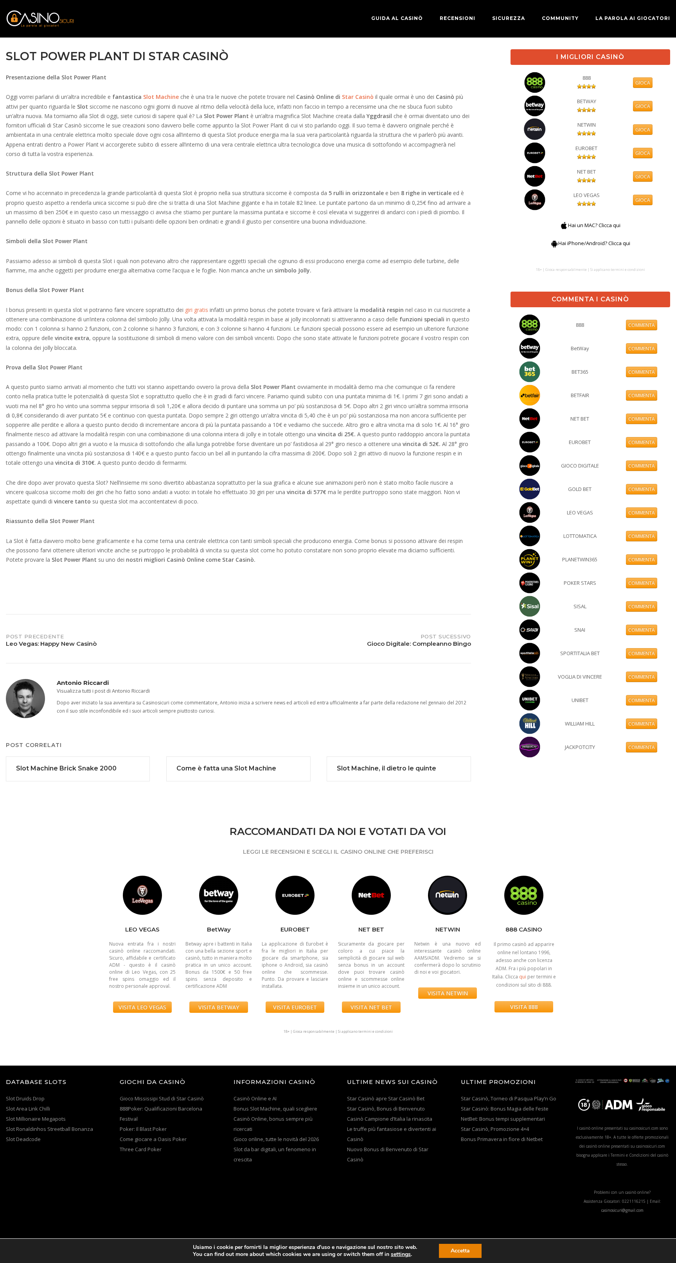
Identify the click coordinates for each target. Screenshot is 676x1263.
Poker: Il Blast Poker (143, 1128)
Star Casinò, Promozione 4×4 (495, 1128)
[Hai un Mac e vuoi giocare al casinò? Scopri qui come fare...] (564, 225)
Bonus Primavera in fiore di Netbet (502, 1139)
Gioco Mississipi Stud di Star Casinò (162, 1098)
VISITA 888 (524, 1006)
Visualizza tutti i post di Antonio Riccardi (103, 690)
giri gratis (196, 310)
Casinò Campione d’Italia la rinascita (389, 1118)
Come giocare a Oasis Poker (153, 1139)
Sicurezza (508, 18)
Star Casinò (358, 96)
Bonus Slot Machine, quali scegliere (275, 1108)
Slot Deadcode (23, 1139)
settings (401, 1254)
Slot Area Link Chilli (28, 1108)
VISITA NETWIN (448, 993)
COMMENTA (641, 325)
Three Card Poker (141, 1149)
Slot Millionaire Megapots (36, 1118)
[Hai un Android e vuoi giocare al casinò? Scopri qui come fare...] (554, 243)
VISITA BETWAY (218, 1007)
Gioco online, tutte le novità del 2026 (276, 1139)
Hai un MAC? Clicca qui (594, 225)
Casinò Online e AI (255, 1098)
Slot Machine (161, 96)
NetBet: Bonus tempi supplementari (503, 1118)
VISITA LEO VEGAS (142, 1007)
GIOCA (642, 82)
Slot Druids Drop (25, 1098)
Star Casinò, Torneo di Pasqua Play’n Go (508, 1098)
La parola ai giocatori (632, 18)
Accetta (460, 1250)
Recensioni (457, 18)
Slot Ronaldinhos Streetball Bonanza (49, 1128)
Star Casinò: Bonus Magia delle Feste (504, 1108)
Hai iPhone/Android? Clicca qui (594, 243)
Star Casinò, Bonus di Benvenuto (386, 1108)
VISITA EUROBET (295, 1007)
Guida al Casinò (397, 18)
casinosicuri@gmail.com (622, 1210)
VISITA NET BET (371, 1007)
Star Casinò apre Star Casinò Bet (385, 1098)
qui (522, 976)
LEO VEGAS (587, 195)
